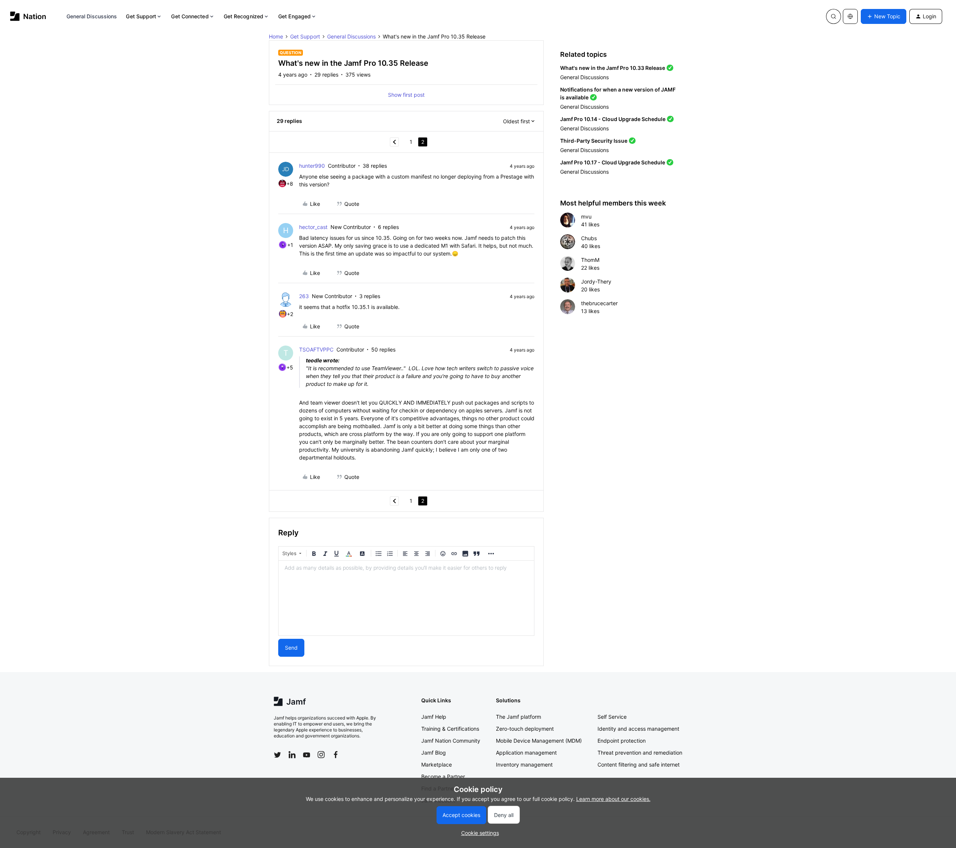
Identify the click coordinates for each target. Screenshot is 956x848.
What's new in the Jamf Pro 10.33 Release (612, 68)
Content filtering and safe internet (639, 764)
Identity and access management (638, 728)
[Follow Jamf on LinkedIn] (292, 754)
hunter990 (312, 166)
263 (304, 296)
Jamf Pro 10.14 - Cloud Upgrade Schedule (612, 119)
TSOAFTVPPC (316, 349)
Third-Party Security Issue (593, 140)
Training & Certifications (450, 728)
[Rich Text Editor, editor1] (406, 598)
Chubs (589, 238)
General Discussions (91, 16)
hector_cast (313, 227)
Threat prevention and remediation (640, 752)
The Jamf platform (518, 717)
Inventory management (524, 764)
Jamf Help (433, 717)
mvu (586, 216)
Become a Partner (443, 776)
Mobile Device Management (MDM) (539, 740)
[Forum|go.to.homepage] (28, 16)
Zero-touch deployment (525, 728)
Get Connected (189, 16)
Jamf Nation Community (450, 740)
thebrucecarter (599, 303)
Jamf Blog (433, 752)
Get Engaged (294, 16)
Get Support (141, 16)
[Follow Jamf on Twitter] (277, 755)
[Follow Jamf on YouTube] (306, 754)
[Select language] (850, 16)
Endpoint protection (622, 740)
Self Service (612, 717)
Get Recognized (243, 16)
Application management (526, 752)
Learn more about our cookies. (613, 799)
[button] (883, 16)
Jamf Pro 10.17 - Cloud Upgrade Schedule (612, 162)
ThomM (590, 260)
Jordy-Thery (596, 281)
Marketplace (436, 764)
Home (276, 36)
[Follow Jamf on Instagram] (321, 754)
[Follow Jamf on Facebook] (335, 754)
